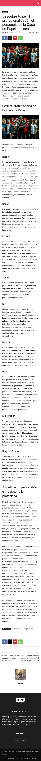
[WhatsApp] (20, 38)
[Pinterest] (15, 38)
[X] (10, 38)
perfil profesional (28, 629)
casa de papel (16, 629)
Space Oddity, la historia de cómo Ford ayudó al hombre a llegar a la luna (29, 658)
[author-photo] (20, 680)
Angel (6, 32)
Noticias (10, 9)
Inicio (4, 9)
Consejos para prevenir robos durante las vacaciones (11, 658)
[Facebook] (4, 38)
